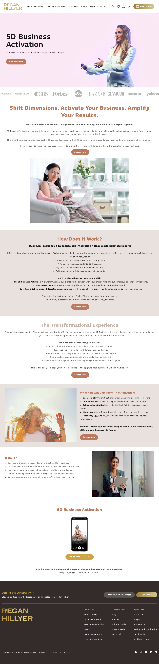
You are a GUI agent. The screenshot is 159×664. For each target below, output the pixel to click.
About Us (138, 614)
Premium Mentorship (94, 624)
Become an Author (93, 634)
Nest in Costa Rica (93, 639)
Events (87, 629)
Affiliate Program (142, 639)
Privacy (67, 652)
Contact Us (139, 624)
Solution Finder (119, 624)
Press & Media (118, 629)
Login (128, 6)
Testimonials (140, 634)
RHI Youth (116, 634)
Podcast (116, 619)
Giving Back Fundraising (145, 629)
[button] (97, 6)
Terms (54, 652)
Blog (114, 614)
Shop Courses (146, 6)
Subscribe (147, 595)
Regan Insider (96, 6)
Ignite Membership (93, 619)
